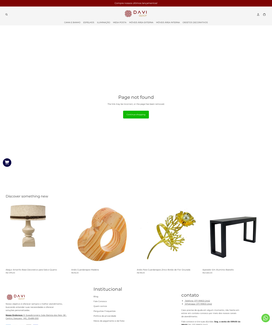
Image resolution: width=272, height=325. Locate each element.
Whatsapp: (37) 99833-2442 (198, 304)
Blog (96, 296)
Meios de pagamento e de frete (109, 320)
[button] (7, 162)
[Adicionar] (65, 262)
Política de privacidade (105, 316)
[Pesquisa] (6, 14)
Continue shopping (136, 114)
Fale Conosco (100, 301)
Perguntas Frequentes (105, 311)
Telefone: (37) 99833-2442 (197, 300)
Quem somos (100, 306)
